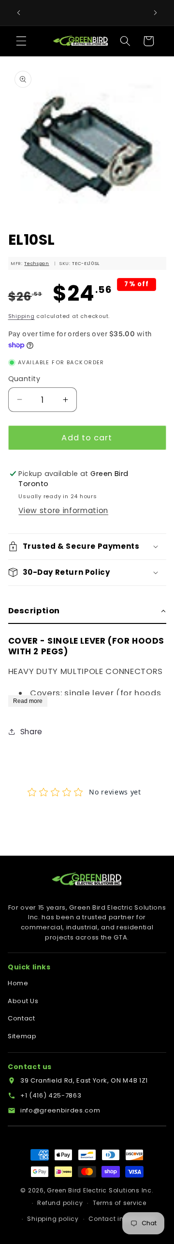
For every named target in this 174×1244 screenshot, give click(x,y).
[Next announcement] (155, 13)
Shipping (21, 316)
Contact (21, 1018)
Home (18, 983)
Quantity (24, 379)
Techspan (36, 263)
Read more (28, 701)
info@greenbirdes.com (60, 1110)
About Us (23, 1001)
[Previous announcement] (18, 13)
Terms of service (119, 1203)
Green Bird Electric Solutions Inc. (100, 1190)
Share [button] (31, 732)
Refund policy (60, 1203)
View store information (63, 510)
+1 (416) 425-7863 (50, 1095)
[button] (21, 41)
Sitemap (22, 1036)
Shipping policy (53, 1219)
